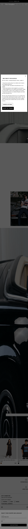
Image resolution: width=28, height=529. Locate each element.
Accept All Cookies (8, 108)
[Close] (25, 76)
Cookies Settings (7, 104)
